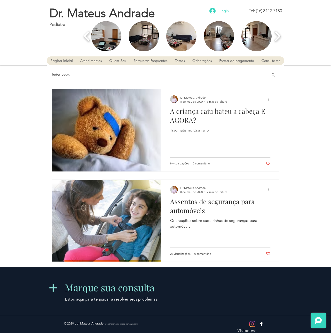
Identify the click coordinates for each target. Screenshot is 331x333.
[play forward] (277, 36)
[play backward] (86, 36)
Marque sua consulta (110, 287)
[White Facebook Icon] (261, 324)
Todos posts (61, 74)
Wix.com (134, 324)
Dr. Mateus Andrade (102, 13)
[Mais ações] (270, 99)
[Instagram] (252, 324)
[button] (106, 36)
